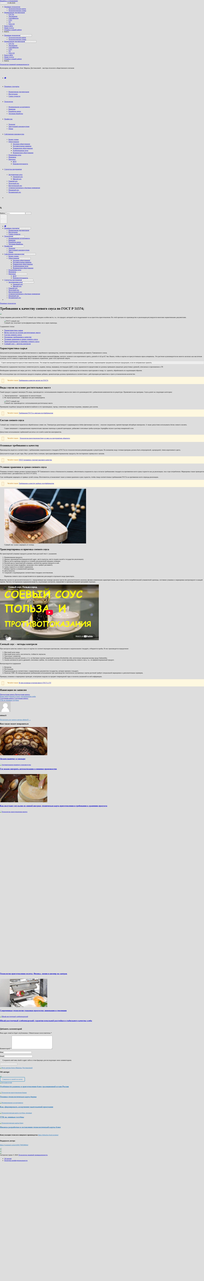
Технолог (11, 124)
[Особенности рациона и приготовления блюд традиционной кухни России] (6, 1082)
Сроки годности (14, 96)
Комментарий (5, 1048)
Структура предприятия (13, 169)
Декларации (12, 16)
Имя (1, 1052)
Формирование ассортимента (19, 107)
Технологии (8, 101)
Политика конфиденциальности (16, 1160)
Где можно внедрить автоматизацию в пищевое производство (28, 769)
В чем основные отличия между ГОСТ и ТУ (35, 683)
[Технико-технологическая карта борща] (13, 1093)
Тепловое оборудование (21, 144)
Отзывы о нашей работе (13, 30)
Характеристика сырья (13, 330)
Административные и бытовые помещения (24, 188)
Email (2, 1056)
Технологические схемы (17, 10)
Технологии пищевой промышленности (14, 64)
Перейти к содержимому (9, 1)
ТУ (9, 22)
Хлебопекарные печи (20, 150)
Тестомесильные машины (22, 146)
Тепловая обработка (15, 114)
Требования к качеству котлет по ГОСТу (33, 380)
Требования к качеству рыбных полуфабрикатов (36, 483)
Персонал (12, 159)
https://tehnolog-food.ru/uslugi (48, 1135)
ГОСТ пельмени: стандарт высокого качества (35, 460)
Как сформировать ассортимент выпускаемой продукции (26, 1107)
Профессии (8, 119)
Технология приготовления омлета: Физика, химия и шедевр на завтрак (33, 974)
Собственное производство (14, 134)
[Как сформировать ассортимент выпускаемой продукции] (11, 1103)
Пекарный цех (13, 190)
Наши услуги (9, 28)
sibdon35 (16, 314)
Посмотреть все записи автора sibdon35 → (15, 720)
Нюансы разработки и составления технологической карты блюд (30, 1127)
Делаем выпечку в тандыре (12, 759)
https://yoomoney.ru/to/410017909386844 (14, 1145)
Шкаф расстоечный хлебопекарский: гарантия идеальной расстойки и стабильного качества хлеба (46, 1021)
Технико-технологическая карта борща (18, 1097)
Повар (10, 129)
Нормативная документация (14, 12)
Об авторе (8, 1158)
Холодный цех (13, 183)
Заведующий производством (18, 126)
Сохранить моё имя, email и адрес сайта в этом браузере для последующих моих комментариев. (37, 1060)
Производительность (20, 164)
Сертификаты (13, 18)
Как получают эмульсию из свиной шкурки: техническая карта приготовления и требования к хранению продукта (53, 806)
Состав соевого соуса (13, 335)
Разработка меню (14, 111)
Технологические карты (17, 9)
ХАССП (11, 24)
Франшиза (12, 157)
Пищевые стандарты (11, 86)
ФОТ (14, 161)
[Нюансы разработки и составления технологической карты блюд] (11, 1123)
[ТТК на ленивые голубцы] (16, 1113)
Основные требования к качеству (18, 337)
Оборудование (13, 142)
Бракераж (11, 109)
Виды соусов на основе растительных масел (22, 332)
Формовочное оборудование (23, 153)
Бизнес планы (13, 139)
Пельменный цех (14, 192)
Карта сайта (8, 26)
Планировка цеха (14, 155)
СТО (10, 20)
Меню (4, 219)
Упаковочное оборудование (23, 148)
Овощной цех (18, 177)
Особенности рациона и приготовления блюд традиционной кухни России (34, 1086)
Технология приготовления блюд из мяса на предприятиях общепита (45, 438)
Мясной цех (17, 179)
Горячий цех (13, 181)
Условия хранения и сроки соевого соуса (21, 339)
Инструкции (13, 94)
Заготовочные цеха (15, 174)
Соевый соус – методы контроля (17, 344)
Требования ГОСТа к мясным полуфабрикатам (36, 413)
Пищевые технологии (12, 7)
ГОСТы (11, 14)
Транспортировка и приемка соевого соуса (21, 341)
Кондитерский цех (15, 186)
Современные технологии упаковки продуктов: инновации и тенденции (33, 1010)
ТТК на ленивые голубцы (12, 1117)
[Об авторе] (16, 1068)
